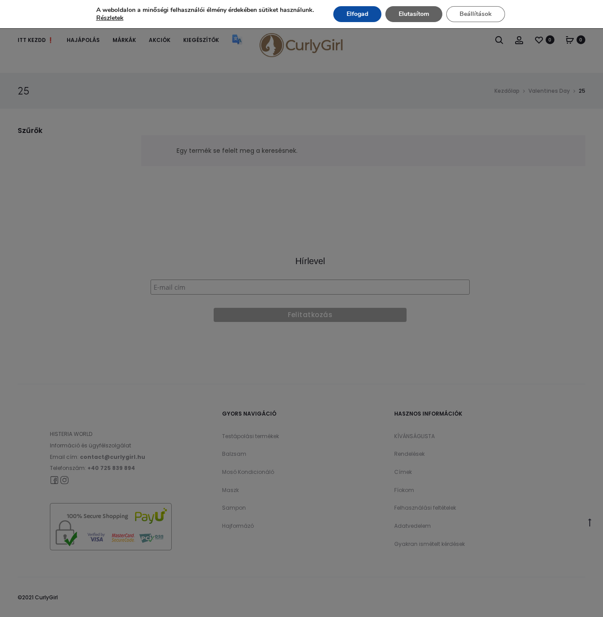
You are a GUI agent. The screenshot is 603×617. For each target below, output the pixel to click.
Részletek (110, 18)
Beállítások (476, 14)
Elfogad (357, 14)
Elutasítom (414, 14)
